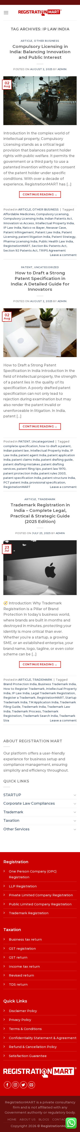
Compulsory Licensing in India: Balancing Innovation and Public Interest (40, 52)
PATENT (27, 267)
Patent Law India (47, 232)
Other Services (16, 829)
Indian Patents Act (58, 218)
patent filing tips (29, 468)
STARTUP (12, 795)
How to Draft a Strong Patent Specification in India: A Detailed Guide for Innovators (40, 281)
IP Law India (12, 227)
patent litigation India (34, 236)
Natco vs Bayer (33, 227)
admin (62, 69)
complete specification (20, 446)
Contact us (62, 1119)
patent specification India (22, 478)
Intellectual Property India (54, 223)
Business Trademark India (57, 684)
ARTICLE (26, 40)
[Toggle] (75, 795)
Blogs (44, 1119)
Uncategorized (46, 267)
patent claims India (26, 459)
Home (12, 1119)
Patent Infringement (18, 232)
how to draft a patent (55, 446)
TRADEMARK (47, 499)
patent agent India (32, 455)
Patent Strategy (63, 236)
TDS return (18, 985)
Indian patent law (16, 450)
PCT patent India (15, 482)
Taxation (11, 820)
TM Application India (43, 702)
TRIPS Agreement (52, 250)
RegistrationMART (16, 246)
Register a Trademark (19, 697)
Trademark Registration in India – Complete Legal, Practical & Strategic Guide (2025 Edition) (40, 513)
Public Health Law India (56, 241)
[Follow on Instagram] (15, 1085)
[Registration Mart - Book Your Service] (40, 13)
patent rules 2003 (52, 473)
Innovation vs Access (18, 223)
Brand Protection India (20, 684)
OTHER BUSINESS (46, 40)
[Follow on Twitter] (23, 1085)
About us (28, 1119)
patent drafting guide (57, 459)
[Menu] (6, 12)
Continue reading (40, 194)
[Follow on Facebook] (7, 1085)
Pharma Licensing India (20, 241)
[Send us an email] (31, 1085)
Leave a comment (63, 255)
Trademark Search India (40, 715)
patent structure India (58, 478)
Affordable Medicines (19, 214)
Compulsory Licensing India (23, 218)
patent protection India (20, 473)
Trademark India (34, 706)
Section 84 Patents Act (49, 246)
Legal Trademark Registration (53, 693)
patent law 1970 (54, 468)
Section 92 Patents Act (20, 250)
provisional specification (47, 482)
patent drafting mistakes (21, 464)
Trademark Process (26, 711)
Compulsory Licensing (52, 214)
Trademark (13, 812)
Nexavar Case (56, 227)
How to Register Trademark (24, 688)
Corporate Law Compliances (29, 803)
